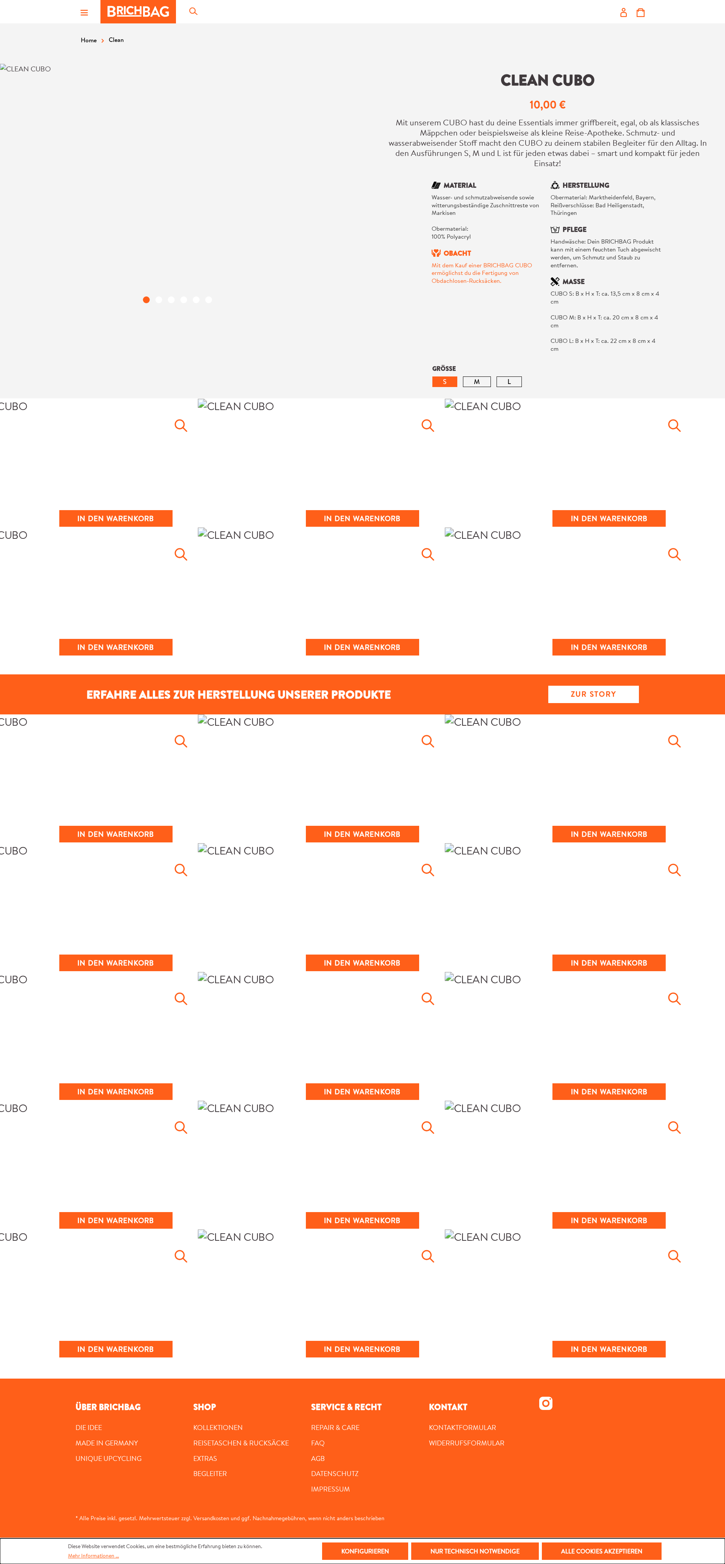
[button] (115, 459)
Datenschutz (335, 1473)
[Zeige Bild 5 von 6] (196, 299)
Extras (205, 1458)
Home (89, 40)
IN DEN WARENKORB (115, 518)
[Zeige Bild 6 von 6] (208, 299)
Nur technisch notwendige (475, 1551)
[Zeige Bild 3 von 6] (171, 299)
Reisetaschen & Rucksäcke (241, 1442)
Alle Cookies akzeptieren (601, 1551)
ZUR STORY (593, 694)
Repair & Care (335, 1427)
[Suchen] (193, 12)
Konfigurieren (365, 1551)
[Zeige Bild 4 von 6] (183, 299)
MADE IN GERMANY (107, 1442)
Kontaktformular (462, 1427)
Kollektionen (218, 1427)
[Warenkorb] (640, 11)
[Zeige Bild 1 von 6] (146, 299)
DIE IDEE (89, 1427)
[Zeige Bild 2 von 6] (158, 299)
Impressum (330, 1488)
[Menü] (84, 11)
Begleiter (210, 1473)
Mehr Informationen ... (93, 1555)
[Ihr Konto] (623, 11)
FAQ (318, 1442)
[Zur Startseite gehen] (138, 11)
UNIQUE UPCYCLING (109, 1458)
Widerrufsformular (466, 1442)
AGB (318, 1458)
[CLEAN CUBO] (177, 177)
